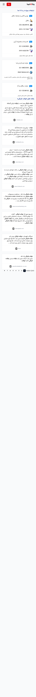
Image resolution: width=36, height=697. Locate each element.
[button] (3, 4)
